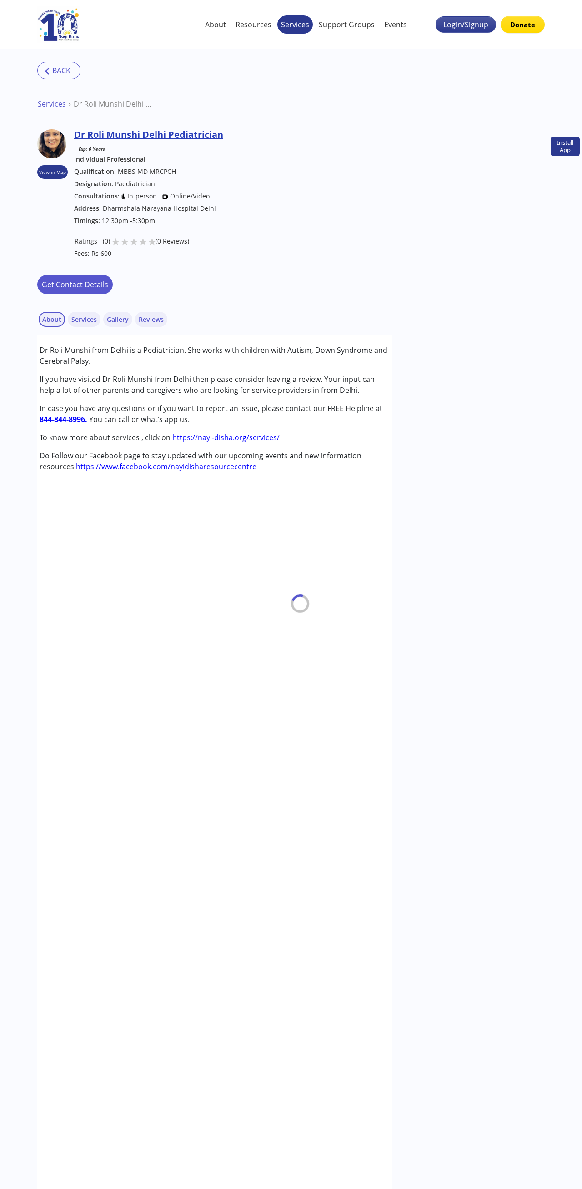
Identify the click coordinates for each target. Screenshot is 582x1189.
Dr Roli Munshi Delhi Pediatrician (113, 104)
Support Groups (347, 25)
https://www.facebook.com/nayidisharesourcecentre (166, 467)
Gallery (118, 319)
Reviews (151, 319)
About (215, 25)
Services (295, 25)
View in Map (52, 172)
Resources (253, 25)
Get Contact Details (75, 284)
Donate (522, 24)
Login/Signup (465, 25)
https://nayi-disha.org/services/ (226, 437)
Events (395, 25)
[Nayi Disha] (58, 25)
